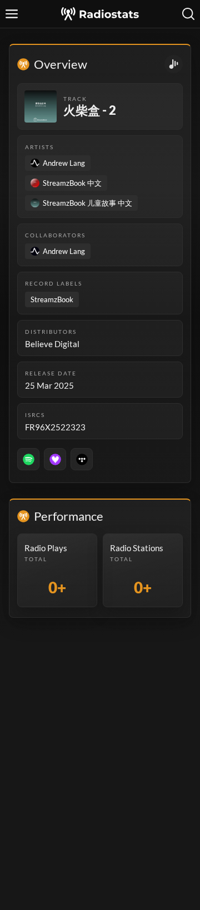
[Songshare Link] (173, 64)
